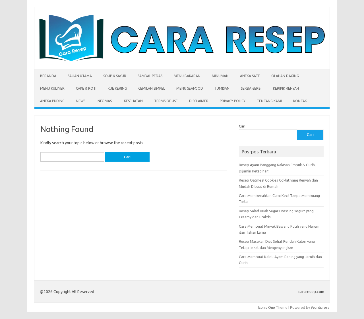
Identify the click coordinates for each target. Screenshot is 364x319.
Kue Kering (117, 88)
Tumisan (221, 88)
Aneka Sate (250, 76)
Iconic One (266, 307)
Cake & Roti (86, 88)
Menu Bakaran (187, 76)
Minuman (220, 76)
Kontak (300, 101)
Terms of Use (166, 101)
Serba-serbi (251, 88)
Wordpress (320, 307)
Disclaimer (198, 101)
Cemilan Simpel (151, 88)
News (80, 101)
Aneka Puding (52, 101)
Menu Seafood (189, 88)
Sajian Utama (80, 76)
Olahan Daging (285, 76)
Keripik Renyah (286, 88)
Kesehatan (133, 101)
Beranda (48, 76)
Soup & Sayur (114, 76)
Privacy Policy (232, 101)
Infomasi (105, 101)
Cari (242, 126)
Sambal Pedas (150, 76)
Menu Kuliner (52, 88)
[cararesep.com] (182, 59)
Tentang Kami (269, 101)
